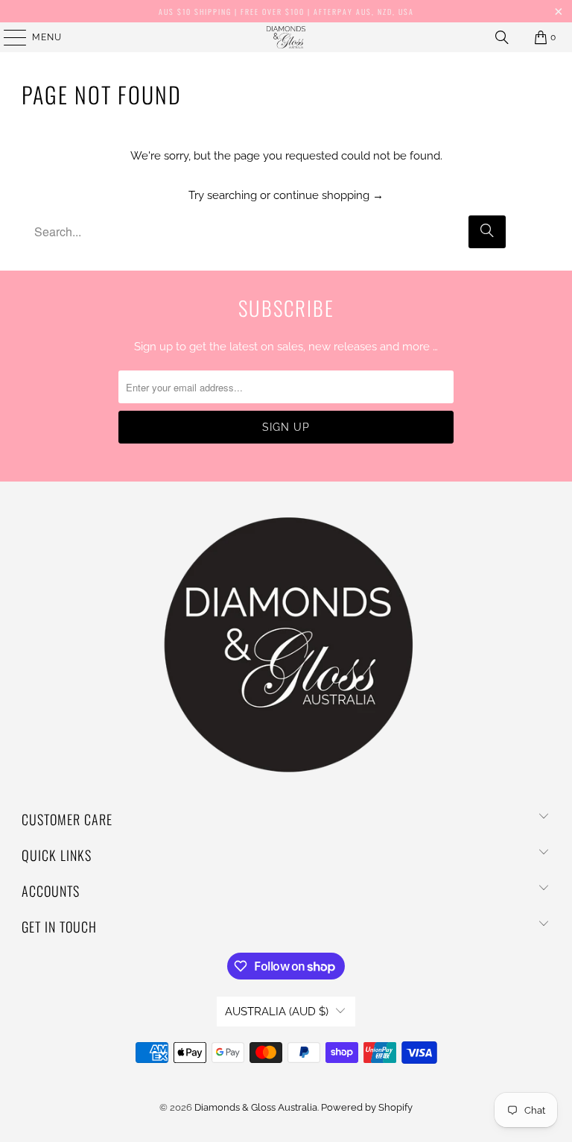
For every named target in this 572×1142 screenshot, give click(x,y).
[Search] (502, 37)
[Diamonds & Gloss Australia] (286, 37)
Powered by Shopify (367, 1107)
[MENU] (8, 37)
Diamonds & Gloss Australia (255, 1107)
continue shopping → (328, 195)
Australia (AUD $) (276, 1011)
